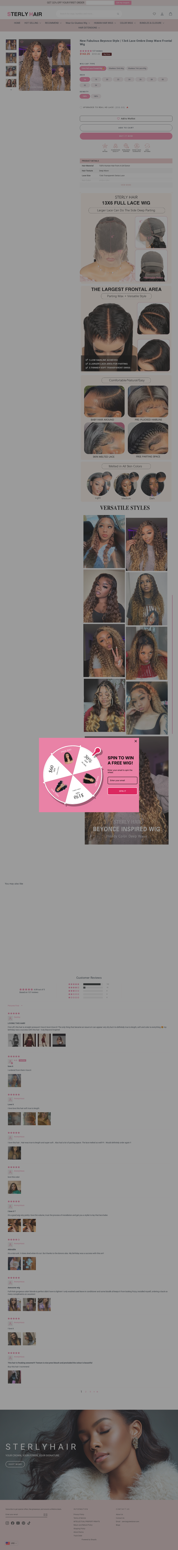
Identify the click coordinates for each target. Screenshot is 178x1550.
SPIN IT (122, 791)
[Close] (135, 741)
